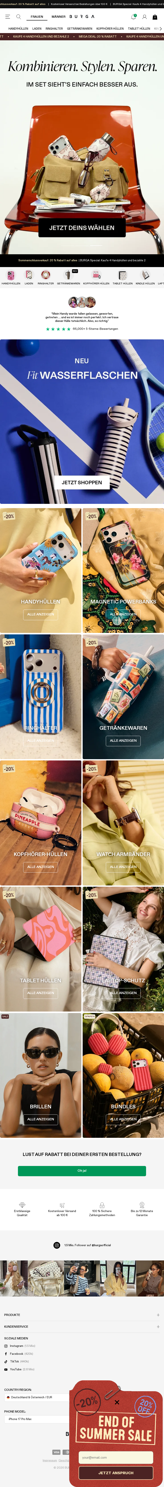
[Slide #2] (96, 245)
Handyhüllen (18, 29)
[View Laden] (29, 274)
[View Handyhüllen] (10, 274)
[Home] (82, 17)
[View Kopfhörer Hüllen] (96, 274)
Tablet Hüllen (139, 29)
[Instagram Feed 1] (82, 1278)
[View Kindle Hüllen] (145, 274)
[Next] (156, 28)
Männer (58, 16)
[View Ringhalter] (45, 274)
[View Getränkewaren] (68, 274)
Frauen (37, 16)
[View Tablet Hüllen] (122, 274)
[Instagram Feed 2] (118, 1278)
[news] (133, 16)
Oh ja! (82, 1171)
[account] (144, 16)
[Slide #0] (67, 245)
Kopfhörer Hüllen (110, 29)
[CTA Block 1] (82, 421)
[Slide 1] (82, 147)
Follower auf (87, 1245)
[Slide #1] (82, 245)
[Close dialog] (117, 1402)
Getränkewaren (79, 29)
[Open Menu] (7, 16)
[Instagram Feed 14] (46, 1278)
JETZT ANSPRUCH (115, 1473)
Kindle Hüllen (145, 283)
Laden (36, 29)
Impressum (50, 1460)
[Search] (18, 16)
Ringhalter (54, 29)
